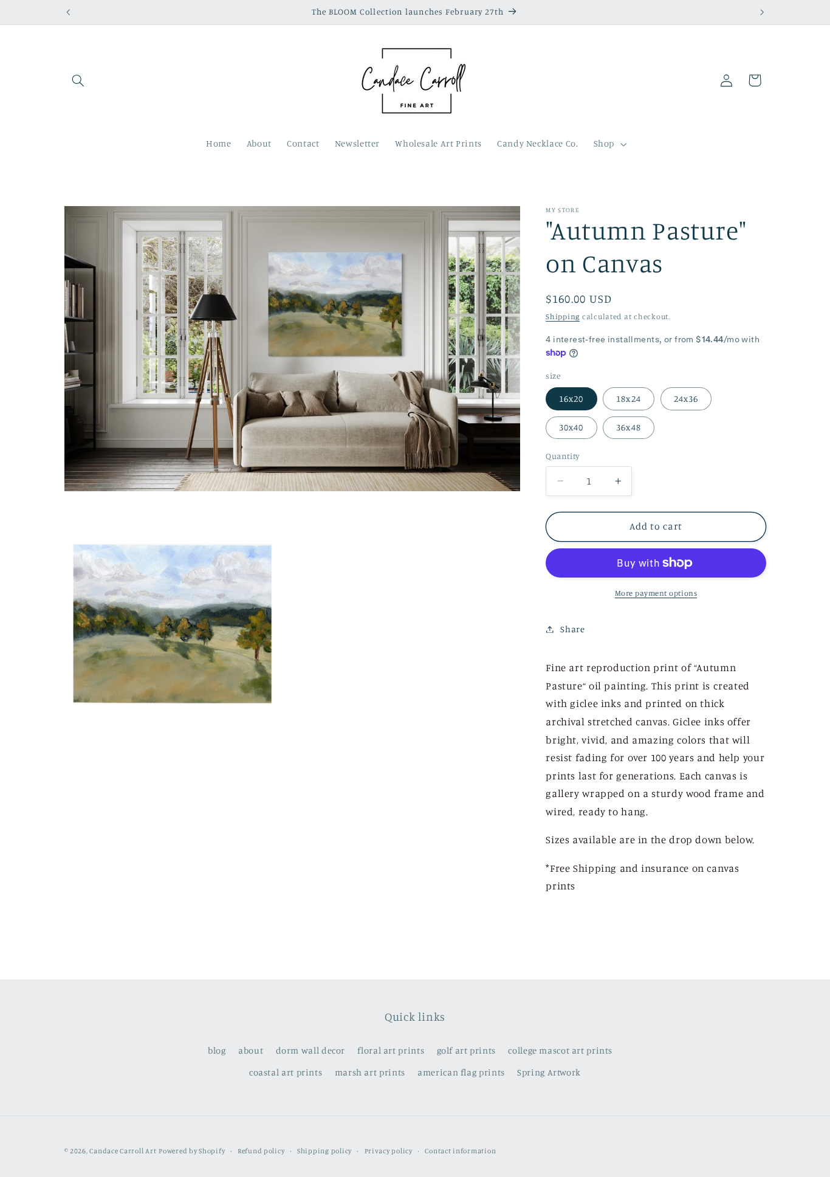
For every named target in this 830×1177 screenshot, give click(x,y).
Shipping (563, 316)
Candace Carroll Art (122, 1151)
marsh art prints (370, 1072)
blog (217, 1050)
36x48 (628, 427)
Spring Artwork (549, 1072)
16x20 (571, 398)
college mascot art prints (560, 1050)
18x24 (628, 398)
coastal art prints (285, 1072)
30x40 (571, 427)
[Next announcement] (762, 12)
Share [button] (572, 629)
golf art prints (466, 1050)
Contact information (460, 1151)
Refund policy (261, 1151)
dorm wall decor (310, 1050)
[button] (78, 80)
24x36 (686, 398)
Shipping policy (324, 1151)
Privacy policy (389, 1151)
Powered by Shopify (192, 1151)
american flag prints (461, 1072)
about (250, 1050)
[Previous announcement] (68, 12)
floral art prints (390, 1050)
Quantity (562, 456)
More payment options (656, 593)
